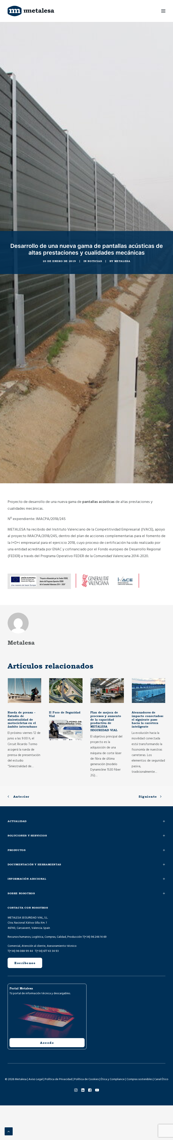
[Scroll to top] (9, 1131)
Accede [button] (47, 1042)
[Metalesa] (31, 11)
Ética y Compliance (113, 1079)
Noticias (95, 261)
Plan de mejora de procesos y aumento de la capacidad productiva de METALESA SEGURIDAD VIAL (105, 721)
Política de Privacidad (58, 1079)
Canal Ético (161, 1079)
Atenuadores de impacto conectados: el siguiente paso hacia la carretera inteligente (148, 719)
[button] (163, 11)
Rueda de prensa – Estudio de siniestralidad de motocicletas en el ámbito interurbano (22, 719)
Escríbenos (24, 963)
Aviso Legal (35, 1079)
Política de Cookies (86, 1079)
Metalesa (122, 261)
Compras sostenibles (139, 1079)
